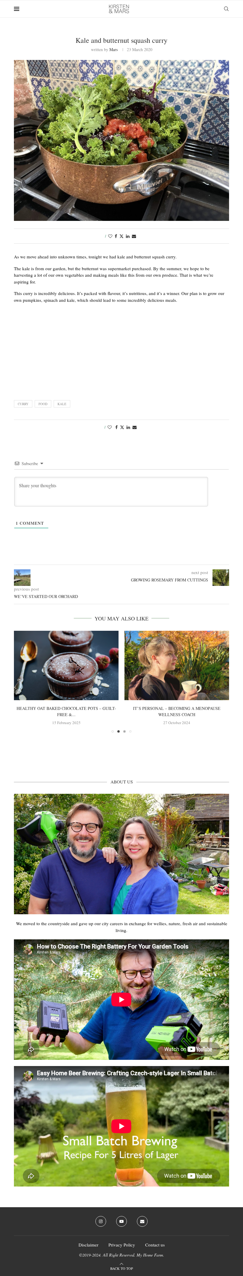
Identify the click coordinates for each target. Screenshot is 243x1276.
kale (61, 404)
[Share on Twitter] (121, 236)
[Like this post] (110, 236)
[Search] (226, 8)
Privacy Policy (121, 1245)
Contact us (155, 1245)
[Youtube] (121, 1221)
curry (23, 404)
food (43, 404)
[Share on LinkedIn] (128, 236)
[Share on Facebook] (116, 236)
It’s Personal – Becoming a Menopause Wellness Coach (176, 712)
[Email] (142, 1221)
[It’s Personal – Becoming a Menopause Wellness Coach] (176, 665)
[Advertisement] (121, 349)
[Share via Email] (134, 236)
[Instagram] (100, 1221)
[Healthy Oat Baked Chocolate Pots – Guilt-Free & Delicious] (66, 665)
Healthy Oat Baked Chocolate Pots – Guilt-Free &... (66, 712)
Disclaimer (88, 1245)
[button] (22, 682)
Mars (113, 49)
